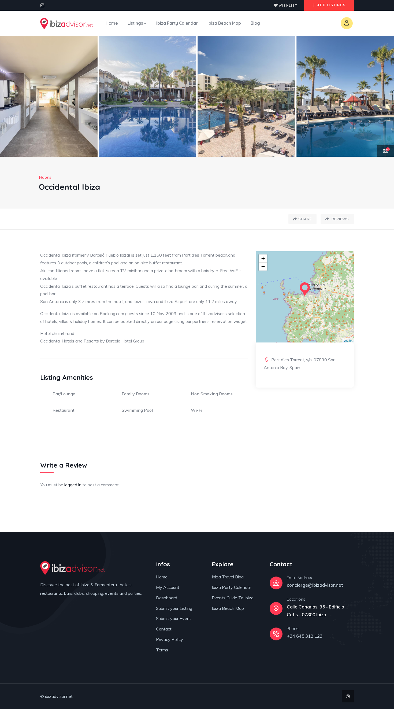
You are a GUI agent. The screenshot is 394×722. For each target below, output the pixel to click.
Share (305, 219)
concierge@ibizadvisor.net (315, 585)
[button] (383, 96)
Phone (293, 628)
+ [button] (263, 258)
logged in (72, 484)
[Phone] (276, 634)
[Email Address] (276, 583)
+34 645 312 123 (304, 636)
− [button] (263, 266)
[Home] (66, 23)
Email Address (299, 577)
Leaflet (348, 340)
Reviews (339, 219)
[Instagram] (42, 5)
